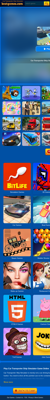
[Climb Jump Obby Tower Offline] (11, 87)
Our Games (11, 397)
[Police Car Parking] (11, 133)
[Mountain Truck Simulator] (31, 118)
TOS (25, 397)
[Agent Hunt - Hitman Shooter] (31, 102)
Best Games (39, 397)
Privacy (30, 397)
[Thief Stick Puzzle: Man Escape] (31, 87)
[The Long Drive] (11, 118)
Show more (8, 382)
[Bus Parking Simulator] (31, 133)
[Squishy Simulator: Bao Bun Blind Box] (11, 102)
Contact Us (19, 397)
